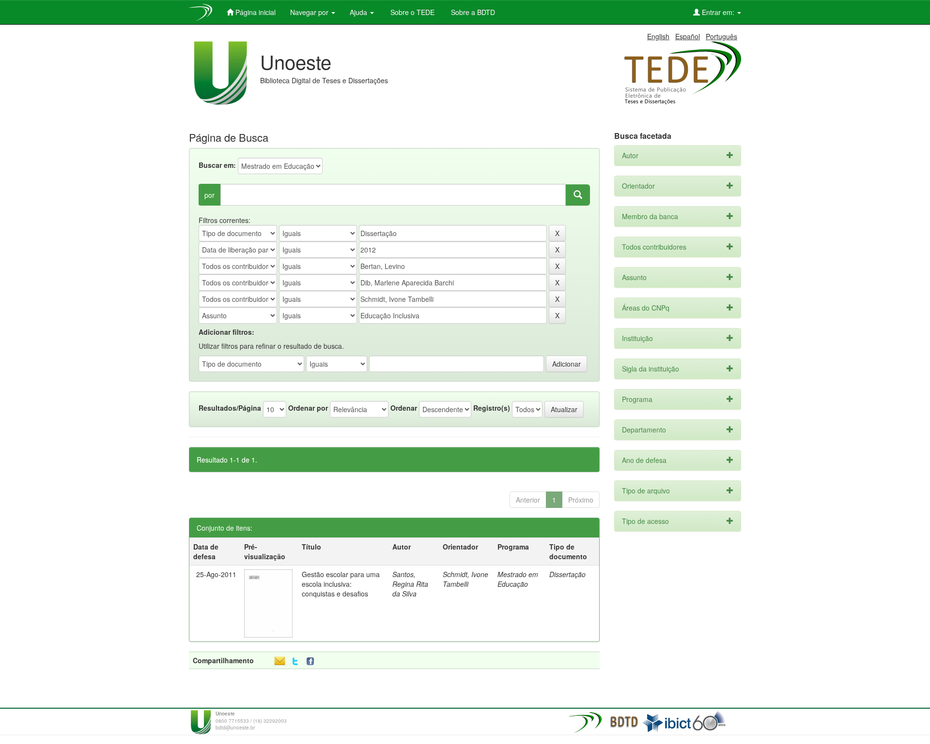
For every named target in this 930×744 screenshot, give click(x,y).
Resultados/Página (230, 408)
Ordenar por (308, 408)
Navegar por (310, 12)
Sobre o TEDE (411, 12)
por (209, 195)
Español (687, 36)
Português (721, 36)
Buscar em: (217, 165)
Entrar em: (718, 12)
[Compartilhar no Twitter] (295, 661)
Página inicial (254, 12)
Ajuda (359, 12)
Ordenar (403, 408)
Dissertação (567, 574)
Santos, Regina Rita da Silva (410, 583)
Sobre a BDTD (472, 12)
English (658, 36)
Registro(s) (491, 408)
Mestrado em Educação (517, 579)
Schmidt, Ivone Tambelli (465, 579)
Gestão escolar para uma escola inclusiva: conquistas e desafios (341, 583)
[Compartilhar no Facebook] (312, 661)
